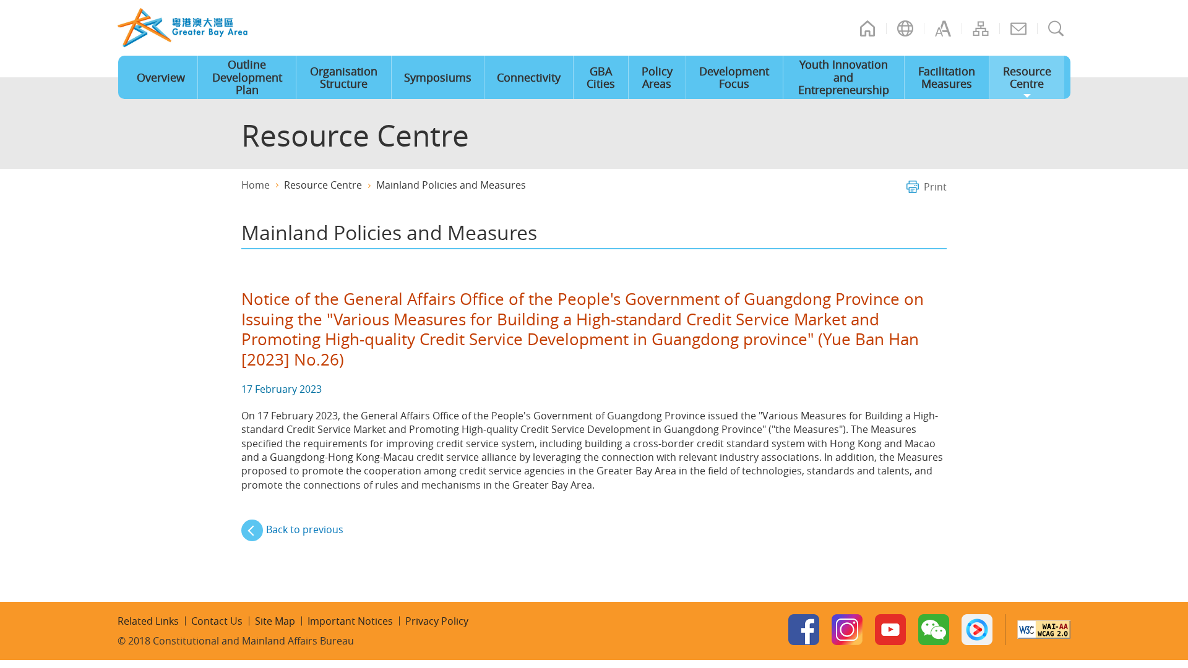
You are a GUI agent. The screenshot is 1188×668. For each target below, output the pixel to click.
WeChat (933, 629)
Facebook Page (803, 629)
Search (1056, 28)
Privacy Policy (436, 621)
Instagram (847, 629)
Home (867, 28)
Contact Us (1018, 28)
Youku (977, 629)
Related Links (148, 621)
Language (905, 28)
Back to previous (304, 529)
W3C (1043, 629)
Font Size (943, 28)
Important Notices (350, 621)
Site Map (981, 28)
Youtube (890, 629)
